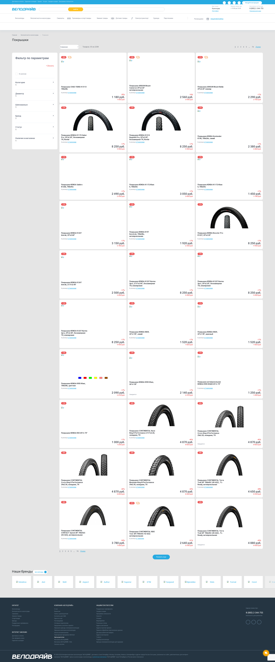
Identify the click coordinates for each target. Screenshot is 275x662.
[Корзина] (260, 18)
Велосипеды (16, 609)
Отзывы (98, 618)
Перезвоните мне (255, 11)
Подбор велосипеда (102, 639)
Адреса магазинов (102, 625)
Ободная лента (143, 26)
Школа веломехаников (61, 632)
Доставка (215, 11)
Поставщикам (58, 621)
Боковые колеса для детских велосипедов (93, 26)
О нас (56, 609)
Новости (99, 616)
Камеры (57, 26)
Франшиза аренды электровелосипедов (66, 628)
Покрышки (17, 26)
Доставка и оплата (18, 1)
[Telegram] (234, 2)
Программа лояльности (66, 1)
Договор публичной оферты (104, 632)
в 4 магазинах (72, 92)
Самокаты (15, 613)
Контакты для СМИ (60, 616)
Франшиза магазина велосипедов (65, 630)
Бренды (14, 621)
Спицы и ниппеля (159, 26)
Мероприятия (100, 621)
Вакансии (57, 611)
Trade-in (98, 637)
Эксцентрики (173, 26)
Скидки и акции (53, 1)
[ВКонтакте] (224, 2)
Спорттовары (16, 618)
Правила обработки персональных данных (109, 630)
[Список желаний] (254, 18)
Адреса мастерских (102, 635)
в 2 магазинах (72, 142)
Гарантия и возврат (31, 1)
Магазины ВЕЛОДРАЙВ (61, 639)
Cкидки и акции (101, 611)
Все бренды (39, 572)
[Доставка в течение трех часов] (69, 57)
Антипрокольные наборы (33, 26)
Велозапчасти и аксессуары (29, 35)
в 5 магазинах (208, 92)
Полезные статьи (101, 623)
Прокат (40, 1)
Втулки (48, 26)
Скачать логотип (59, 644)
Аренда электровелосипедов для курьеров (109, 642)
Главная (14, 35)
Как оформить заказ (18, 638)
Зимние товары (17, 616)
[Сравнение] (249, 18)
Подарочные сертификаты (20, 623)
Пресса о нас (58, 618)
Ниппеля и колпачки (118, 26)
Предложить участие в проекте (63, 625)
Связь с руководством (61, 613)
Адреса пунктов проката (103, 628)
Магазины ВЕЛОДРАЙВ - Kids (63, 642)
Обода (132, 26)
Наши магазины (17, 4)
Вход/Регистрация (252, 3)
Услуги (45, 1)
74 (253, 47)
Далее (258, 47)
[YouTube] (229, 2)
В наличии (22, 74)
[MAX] (239, 2)
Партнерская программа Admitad (64, 635)
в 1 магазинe (140, 538)
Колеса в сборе (70, 26)
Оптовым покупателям (61, 623)
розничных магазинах (100, 657)
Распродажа (16, 625)
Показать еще (161, 557)
